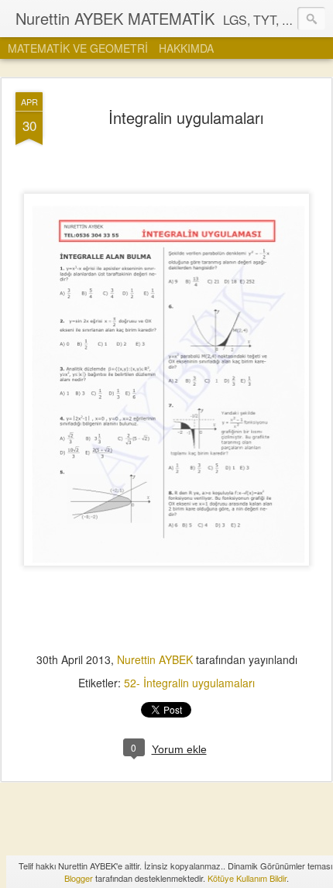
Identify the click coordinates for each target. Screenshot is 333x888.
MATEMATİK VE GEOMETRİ (78, 48)
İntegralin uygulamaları (185, 117)
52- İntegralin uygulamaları (189, 682)
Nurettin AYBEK (156, 659)
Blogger (78, 878)
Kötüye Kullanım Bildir (247, 878)
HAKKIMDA (186, 48)
